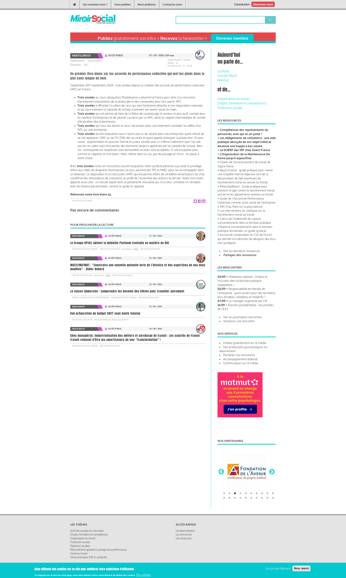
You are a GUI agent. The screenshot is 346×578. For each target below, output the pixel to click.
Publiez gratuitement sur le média (244, 343)
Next (272, 472)
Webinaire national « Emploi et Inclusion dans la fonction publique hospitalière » (242, 281)
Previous (221, 472)
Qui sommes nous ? (95, 4)
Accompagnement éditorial (240, 359)
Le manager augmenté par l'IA (248, 301)
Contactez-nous (172, 4)
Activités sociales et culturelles (87, 530)
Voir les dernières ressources (241, 251)
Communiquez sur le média (240, 363)
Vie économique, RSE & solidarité (111, 319)
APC (86, 65)
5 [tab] (246, 493)
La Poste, (224, 71)
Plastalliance (95, 60)
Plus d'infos (143, 575)
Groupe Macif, (227, 76)
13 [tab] (235, 498)
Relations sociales (82, 200)
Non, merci (301, 568)
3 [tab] (235, 493)
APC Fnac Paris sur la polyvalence (241, 206)
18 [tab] (262, 498)
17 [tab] (256, 498)
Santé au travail (78, 553)
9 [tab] (267, 493)
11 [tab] (224, 498)
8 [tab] (262, 493)
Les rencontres (184, 534)
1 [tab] (224, 493)
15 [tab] (246, 498)
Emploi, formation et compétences (90, 297)
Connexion (242, 4)
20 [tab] (273, 498)
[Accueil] (87, 19)
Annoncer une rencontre (239, 321)
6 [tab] (251, 493)
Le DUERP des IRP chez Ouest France (245, 150)
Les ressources (184, 538)
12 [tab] (229, 498)
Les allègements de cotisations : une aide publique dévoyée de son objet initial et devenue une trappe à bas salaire (247, 142)
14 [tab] (240, 498)
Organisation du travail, (234, 99)
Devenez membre (232, 38)
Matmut (223, 80)
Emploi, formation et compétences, (242, 103)
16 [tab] (251, 498)
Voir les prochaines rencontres (242, 317)
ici (109, 194)
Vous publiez (122, 4)
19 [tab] (267, 498)
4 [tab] (240, 493)
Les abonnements (185, 530)
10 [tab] (273, 493)
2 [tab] (229, 493)
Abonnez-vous (263, 4)
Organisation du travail (85, 249)
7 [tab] (256, 493)
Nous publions (146, 4)
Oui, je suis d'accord (277, 568)
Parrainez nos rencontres (239, 355)
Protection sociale (110, 249)
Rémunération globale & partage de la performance (98, 549)
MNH (136, 249)
